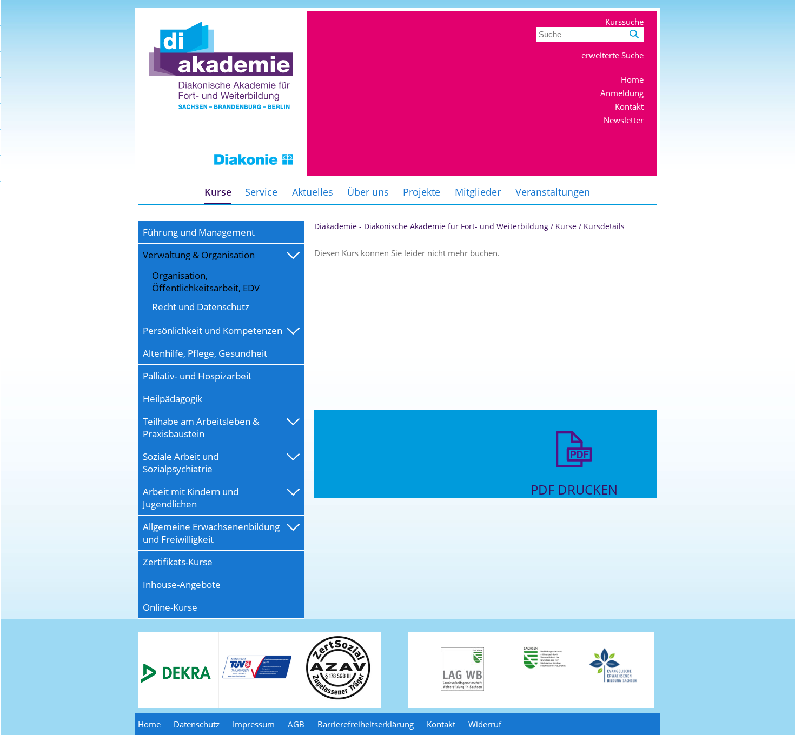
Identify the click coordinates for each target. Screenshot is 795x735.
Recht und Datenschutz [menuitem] (200, 306)
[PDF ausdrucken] (574, 475)
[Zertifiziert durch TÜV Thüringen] (257, 676)
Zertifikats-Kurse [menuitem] (178, 562)
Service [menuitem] (261, 191)
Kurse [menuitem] (217, 191)
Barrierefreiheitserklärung (365, 724)
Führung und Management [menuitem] (199, 232)
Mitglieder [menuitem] (478, 191)
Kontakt (629, 106)
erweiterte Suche (612, 55)
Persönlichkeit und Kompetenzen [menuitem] (212, 330)
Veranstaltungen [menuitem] (552, 191)
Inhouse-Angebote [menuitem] (182, 584)
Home (632, 79)
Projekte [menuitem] (421, 191)
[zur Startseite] (221, 173)
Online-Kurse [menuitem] (170, 607)
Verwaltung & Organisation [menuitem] (199, 255)
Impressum (254, 724)
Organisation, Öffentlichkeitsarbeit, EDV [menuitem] (206, 281)
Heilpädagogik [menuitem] (172, 398)
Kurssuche (624, 21)
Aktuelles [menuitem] (312, 191)
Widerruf (484, 724)
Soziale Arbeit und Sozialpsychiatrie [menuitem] (180, 462)
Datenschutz (197, 724)
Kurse (566, 226)
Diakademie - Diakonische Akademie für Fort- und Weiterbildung (431, 226)
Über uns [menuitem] (368, 191)
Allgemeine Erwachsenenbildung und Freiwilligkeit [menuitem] (211, 532)
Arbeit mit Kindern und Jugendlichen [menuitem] (191, 497)
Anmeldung (622, 93)
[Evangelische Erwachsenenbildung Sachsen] (614, 681)
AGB (296, 724)
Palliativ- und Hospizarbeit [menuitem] (197, 376)
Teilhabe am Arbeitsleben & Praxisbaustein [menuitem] (201, 427)
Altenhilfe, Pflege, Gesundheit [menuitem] (205, 353)
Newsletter (624, 120)
